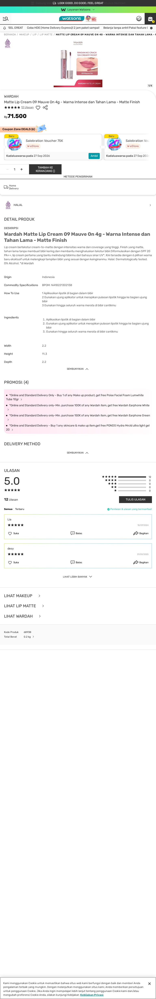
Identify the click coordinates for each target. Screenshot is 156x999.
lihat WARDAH (19, 616)
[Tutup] (149, 983)
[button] (150, 18)
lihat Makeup (18, 596)
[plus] (21, 169)
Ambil (94, 156)
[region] (78, 988)
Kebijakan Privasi (91, 994)
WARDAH (11, 96)
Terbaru (19, 509)
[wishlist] (38, 107)
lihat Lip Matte (20, 606)
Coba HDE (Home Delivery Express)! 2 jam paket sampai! (57, 27)
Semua (8, 509)
